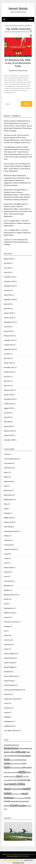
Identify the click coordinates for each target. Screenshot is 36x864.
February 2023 (9, 336)
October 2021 (8, 372)
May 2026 (7, 272)
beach (6, 486)
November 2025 (9, 281)
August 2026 (8, 259)
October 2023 (8, 318)
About (6, 472)
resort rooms (26, 776)
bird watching (23, 748)
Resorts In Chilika (12, 780)
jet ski (6, 604)
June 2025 (7, 290)
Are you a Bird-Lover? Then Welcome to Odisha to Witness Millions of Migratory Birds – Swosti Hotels (17, 166)
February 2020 (9, 431)
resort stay (7, 640)
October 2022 (8, 345)
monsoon (7, 617)
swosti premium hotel (19, 798)
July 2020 (7, 413)
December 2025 (9, 277)
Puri (5, 631)
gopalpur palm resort (11, 594)
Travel (6, 703)
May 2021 (7, 381)
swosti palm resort (16, 793)
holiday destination (15, 763)
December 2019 (9, 440)
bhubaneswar (11, 748)
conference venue (10, 549)
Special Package (9, 667)
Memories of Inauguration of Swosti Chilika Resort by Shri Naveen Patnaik (17, 182)
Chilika (6, 536)
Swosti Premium (9, 685)
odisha (22, 771)
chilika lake (20, 751)
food (6, 759)
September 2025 (9, 286)
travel (14, 805)
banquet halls (7, 745)
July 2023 (7, 326)
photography (12, 776)
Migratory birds (9, 613)
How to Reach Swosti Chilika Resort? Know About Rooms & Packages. (18, 128)
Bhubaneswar (8, 499)
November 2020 (9, 399)
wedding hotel (8, 721)
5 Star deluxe (8, 463)
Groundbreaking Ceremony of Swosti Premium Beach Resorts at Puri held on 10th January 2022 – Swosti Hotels (17, 149)
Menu (31, 19)
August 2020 (8, 408)
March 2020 (8, 426)
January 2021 (8, 394)
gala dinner (7, 585)
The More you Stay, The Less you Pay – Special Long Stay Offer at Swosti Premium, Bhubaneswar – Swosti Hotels (17, 137)
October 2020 (8, 404)
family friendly (8, 567)
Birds (5, 504)
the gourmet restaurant (11, 699)
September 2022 (9, 349)
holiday (7, 763)
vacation (7, 712)
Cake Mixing (8, 527)
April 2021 (7, 385)
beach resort (15, 745)
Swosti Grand (8, 681)
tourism (7, 806)
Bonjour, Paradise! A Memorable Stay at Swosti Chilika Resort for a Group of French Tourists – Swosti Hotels (17, 123)
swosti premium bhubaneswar (13, 690)
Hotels (6, 599)
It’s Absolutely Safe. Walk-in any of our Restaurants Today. (18, 63)
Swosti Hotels (18, 8)
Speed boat (7, 671)
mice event (14, 772)
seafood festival (9, 658)
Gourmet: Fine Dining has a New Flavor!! (17, 142)
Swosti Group (22, 70)
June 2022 (7, 358)
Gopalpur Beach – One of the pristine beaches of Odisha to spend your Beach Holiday (17, 223)
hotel (7, 767)
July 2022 (7, 354)
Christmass (7, 540)
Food (5, 576)
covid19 (6, 554)
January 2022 (8, 363)
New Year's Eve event (11, 622)
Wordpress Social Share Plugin (13, 860)
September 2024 (9, 299)
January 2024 (8, 313)
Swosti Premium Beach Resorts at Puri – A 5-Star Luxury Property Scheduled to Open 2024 (18, 156)
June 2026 (7, 268)
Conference (8, 545)
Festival (6, 572)
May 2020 (7, 422)
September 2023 (9, 322)
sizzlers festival (9, 662)
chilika (12, 752)
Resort (6, 635)
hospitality (24, 763)
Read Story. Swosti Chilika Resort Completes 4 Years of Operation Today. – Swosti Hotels (17, 178)
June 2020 (7, 417)
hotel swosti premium (16, 767)
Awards (6, 477)
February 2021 (9, 390)
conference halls (14, 756)
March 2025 (8, 295)
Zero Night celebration (11, 730)
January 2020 (8, 435)
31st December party (11, 459)
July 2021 (7, 376)
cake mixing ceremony (11, 531)
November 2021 (9, 367)
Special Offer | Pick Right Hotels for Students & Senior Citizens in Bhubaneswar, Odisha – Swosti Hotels (16, 192)
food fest (12, 759)
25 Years (7, 454)
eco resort (26, 755)
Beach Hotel (8, 490)
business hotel (8, 522)
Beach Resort (8, 495)
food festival (8, 581)
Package (7, 626)
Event (6, 563)
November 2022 (9, 340)
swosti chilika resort (10, 676)
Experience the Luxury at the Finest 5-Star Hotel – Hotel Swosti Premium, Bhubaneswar (18, 213)
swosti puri (7, 694)
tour (27, 801)
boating (6, 513)
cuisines (6, 558)
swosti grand (17, 789)
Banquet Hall (8, 481)
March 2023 (8, 331)
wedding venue (9, 726)
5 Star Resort (8, 468)
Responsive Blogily (12, 856)
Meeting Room (9, 608)
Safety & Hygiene (9, 653)
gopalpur (7, 590)
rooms (6, 649)
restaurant (7, 644)
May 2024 (7, 304)
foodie (24, 760)
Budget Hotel (8, 518)
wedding (6, 717)
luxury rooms (7, 772)
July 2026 (7, 263)
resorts (5, 780)
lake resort (27, 767)
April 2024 (7, 308)
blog (5, 508)
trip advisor (8, 708)
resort (19, 776)
